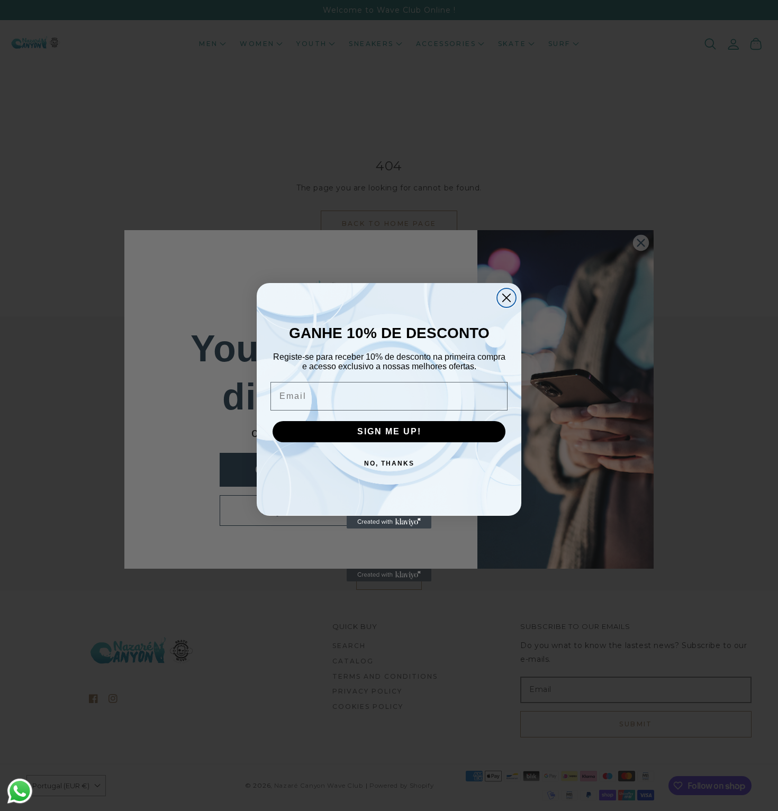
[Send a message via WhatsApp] (19, 791)
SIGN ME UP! (389, 431)
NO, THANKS (389, 463)
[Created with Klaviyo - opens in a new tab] (389, 522)
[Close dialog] (506, 297)
